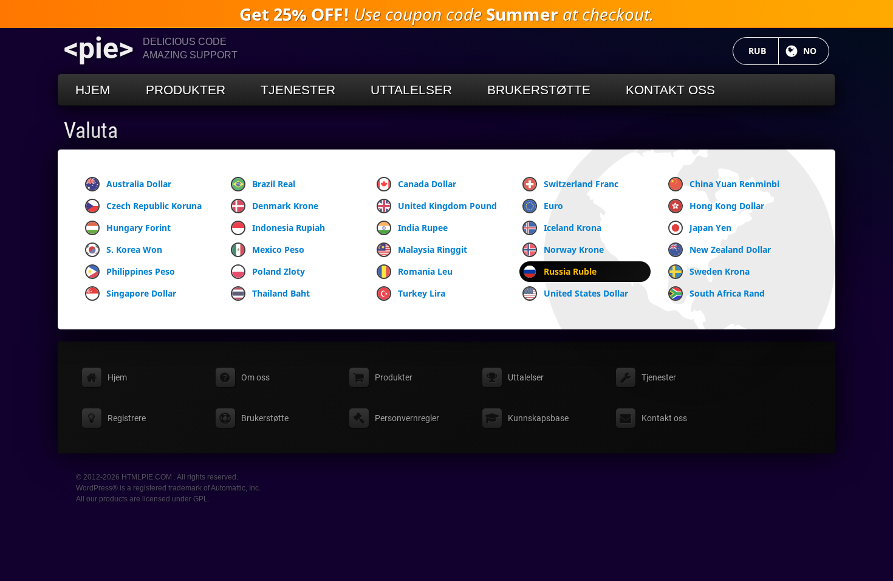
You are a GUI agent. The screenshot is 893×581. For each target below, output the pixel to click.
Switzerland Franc (581, 184)
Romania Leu (425, 271)
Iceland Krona (572, 227)
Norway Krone (574, 249)
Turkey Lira (421, 293)
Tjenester (298, 90)
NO (816, 51)
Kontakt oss (670, 90)
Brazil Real (273, 184)
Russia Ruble (570, 271)
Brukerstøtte (538, 90)
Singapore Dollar (141, 293)
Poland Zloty (278, 271)
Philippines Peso (140, 271)
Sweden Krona (719, 271)
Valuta (91, 130)
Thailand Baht (281, 293)
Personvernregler (407, 418)
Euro (553, 205)
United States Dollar (586, 293)
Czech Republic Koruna (154, 205)
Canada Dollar (427, 184)
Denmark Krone (285, 205)
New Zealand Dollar (730, 249)
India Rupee (423, 227)
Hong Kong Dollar (726, 205)
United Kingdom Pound (447, 205)
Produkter (185, 90)
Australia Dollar (138, 184)
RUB (763, 51)
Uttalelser (411, 90)
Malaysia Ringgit (432, 249)
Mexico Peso (278, 249)
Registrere (127, 418)
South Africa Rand (727, 293)
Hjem (93, 90)
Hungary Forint (138, 227)
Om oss (255, 377)
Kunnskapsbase (538, 418)
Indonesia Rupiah (288, 227)
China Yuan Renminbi (734, 184)
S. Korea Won (134, 249)
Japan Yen (710, 227)
